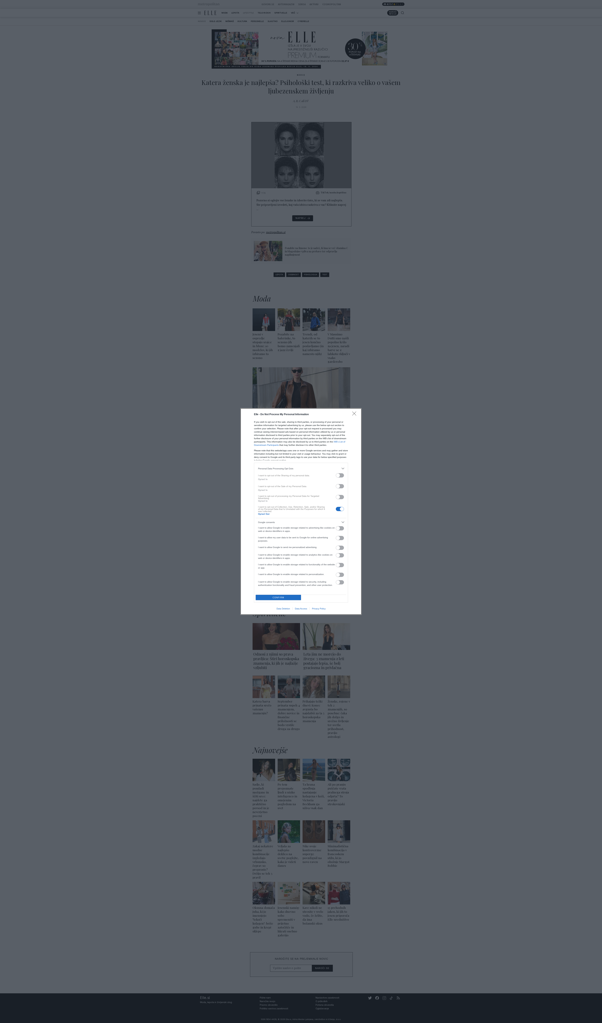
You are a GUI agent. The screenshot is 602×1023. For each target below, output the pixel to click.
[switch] (340, 475)
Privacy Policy (319, 608)
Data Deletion (283, 608)
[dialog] (301, 511)
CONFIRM (278, 597)
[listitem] (301, 468)
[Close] (355, 415)
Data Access (301, 608)
